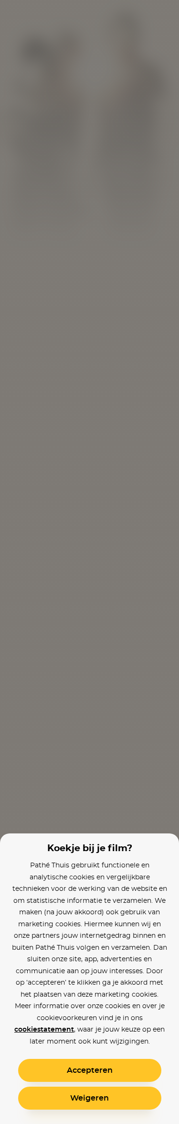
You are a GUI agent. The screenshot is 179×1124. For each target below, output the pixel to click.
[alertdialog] (89, 562)
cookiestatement (44, 1029)
